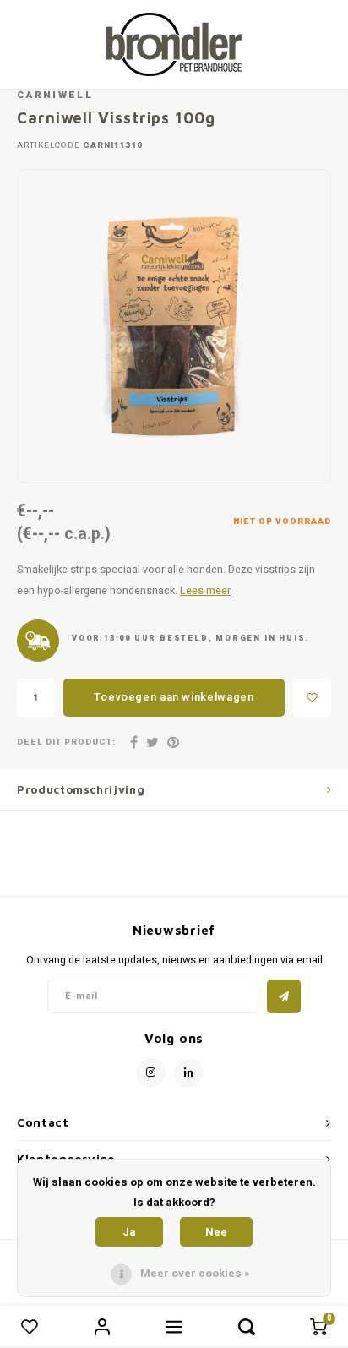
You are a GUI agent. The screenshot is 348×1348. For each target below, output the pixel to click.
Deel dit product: (66, 742)
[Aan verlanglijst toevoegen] (312, 698)
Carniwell (55, 95)
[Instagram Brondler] (151, 1073)
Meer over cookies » (195, 1273)
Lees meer (205, 590)
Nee (216, 1232)
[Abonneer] (284, 996)
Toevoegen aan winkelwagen (173, 697)
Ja (129, 1232)
